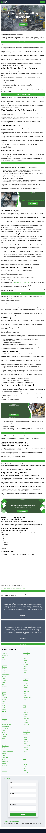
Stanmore (25, 756)
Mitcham (20, 588)
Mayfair (3, 732)
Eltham (3, 713)
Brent (24, 710)
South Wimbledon (6, 674)
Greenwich (4, 703)
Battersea (4, 693)
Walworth (4, 699)
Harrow (25, 739)
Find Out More (23, 163)
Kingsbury (25, 730)
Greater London (5, 740)
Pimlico (3, 701)
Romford (25, 753)
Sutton (23, 588)
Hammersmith (5, 743)
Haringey (25, 708)
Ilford (24, 706)
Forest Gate (25, 683)
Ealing (24, 704)
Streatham (4, 668)
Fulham (3, 705)
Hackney (25, 662)
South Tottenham (27, 697)
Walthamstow (26, 726)
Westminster (4, 718)
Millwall (3, 716)
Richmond (4, 749)
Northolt (25, 737)
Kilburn (25, 666)
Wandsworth (4, 688)
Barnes (3, 730)
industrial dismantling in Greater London (21, 282)
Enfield (24, 762)
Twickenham (5, 761)
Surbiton (4, 715)
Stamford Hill (26, 689)
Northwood (25, 772)
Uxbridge (25, 768)
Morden (3, 670)
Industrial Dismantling (6, 113)
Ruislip (24, 766)
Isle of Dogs (4, 720)
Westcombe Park (5, 726)
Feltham (25, 699)
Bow (3, 769)
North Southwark (5, 722)
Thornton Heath (9, 588)
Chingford (25, 749)
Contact (42, 2)
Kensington (4, 736)
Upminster (25, 764)
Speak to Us (23, 432)
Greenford (25, 714)
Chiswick (4, 755)
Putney (3, 695)
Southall (25, 716)
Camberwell (4, 690)
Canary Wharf (5, 734)
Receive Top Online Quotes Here (23, 591)
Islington (4, 767)
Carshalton (15, 588)
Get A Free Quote (23, 644)
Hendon (25, 720)
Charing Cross (5, 728)
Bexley (24, 658)
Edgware (25, 751)
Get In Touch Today (23, 41)
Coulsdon (4, 663)
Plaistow (25, 660)
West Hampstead (27, 674)
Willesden (25, 687)
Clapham (4, 684)
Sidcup (3, 738)
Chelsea (4, 709)
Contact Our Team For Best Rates (23, 94)
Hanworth (25, 685)
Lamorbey (4, 742)
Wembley (25, 712)
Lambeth (4, 680)
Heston (25, 703)
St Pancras (4, 765)
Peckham (4, 691)
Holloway (25, 672)
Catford (3, 678)
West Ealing (26, 691)
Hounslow (25, 676)
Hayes (24, 735)
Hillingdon (25, 741)
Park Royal (25, 681)
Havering (25, 770)
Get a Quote (22, 24)
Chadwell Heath (26, 745)
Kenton (25, 743)
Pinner (24, 760)
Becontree (25, 728)
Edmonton (25, 747)
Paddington (4, 747)
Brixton (3, 682)
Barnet (24, 758)
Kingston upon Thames (7, 724)
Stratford (25, 668)
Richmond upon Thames (7, 751)
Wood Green (26, 718)
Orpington (4, 711)
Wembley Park (26, 724)
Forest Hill (4, 676)
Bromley (4, 763)
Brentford (25, 656)
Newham (25, 670)
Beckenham (4, 664)
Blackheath (4, 697)
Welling (3, 759)
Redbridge (25, 722)
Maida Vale (4, 770)
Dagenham (25, 733)
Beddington (3, 588)
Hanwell (25, 695)
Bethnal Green (5, 757)
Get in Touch (23, 293)
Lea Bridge (25, 679)
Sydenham (4, 666)
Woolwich (4, 753)
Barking (25, 693)
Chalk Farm (25, 664)
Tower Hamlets (5, 745)
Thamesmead (26, 677)
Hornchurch (25, 755)
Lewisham (4, 686)
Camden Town (26, 652)
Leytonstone (26, 701)
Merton (3, 672)
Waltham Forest (26, 731)
